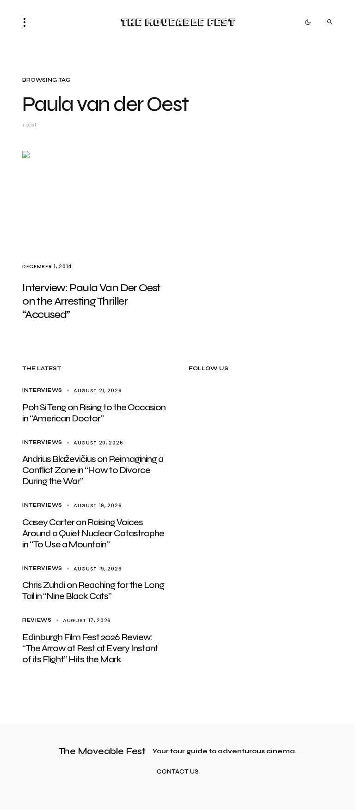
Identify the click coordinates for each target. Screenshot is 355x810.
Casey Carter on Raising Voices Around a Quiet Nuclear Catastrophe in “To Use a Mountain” (93, 533)
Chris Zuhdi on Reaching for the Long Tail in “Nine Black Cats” (93, 590)
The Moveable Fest (177, 22)
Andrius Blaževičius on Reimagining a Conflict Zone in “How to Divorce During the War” (92, 470)
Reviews (37, 620)
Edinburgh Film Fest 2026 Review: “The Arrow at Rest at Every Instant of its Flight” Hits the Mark (90, 648)
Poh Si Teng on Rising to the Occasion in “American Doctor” (93, 413)
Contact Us (178, 772)
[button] (27, 22)
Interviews (42, 390)
